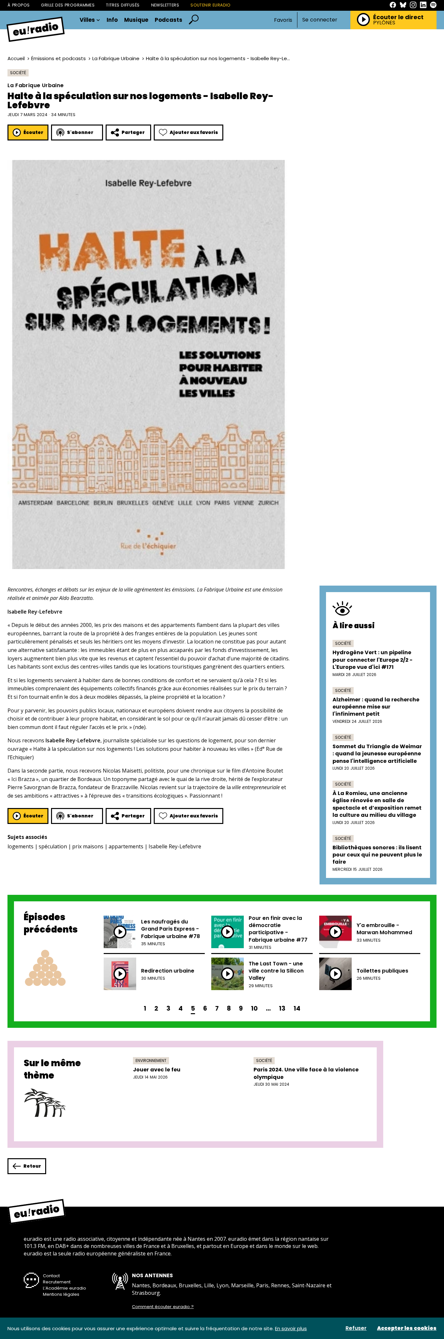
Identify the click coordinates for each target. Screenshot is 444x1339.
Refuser (356, 1328)
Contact (51, 1276)
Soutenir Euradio (210, 5)
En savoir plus (291, 1328)
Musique (136, 20)
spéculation (53, 846)
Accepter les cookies (407, 1328)
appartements (126, 846)
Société (18, 72)
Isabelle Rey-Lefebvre (175, 846)
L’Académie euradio (64, 1288)
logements (20, 846)
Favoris (283, 20)
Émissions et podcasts (58, 58)
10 (254, 1008)
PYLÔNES (384, 22)
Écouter (33, 132)
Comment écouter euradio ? (163, 1307)
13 (282, 1008)
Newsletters (165, 5)
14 (297, 1008)
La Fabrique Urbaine (115, 58)
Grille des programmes (68, 5)
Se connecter (319, 19)
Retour (32, 1166)
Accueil (16, 58)
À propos (18, 5)
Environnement (151, 1060)
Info (112, 20)
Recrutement (57, 1282)
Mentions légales (61, 1294)
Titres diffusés (122, 5)
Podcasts (168, 20)
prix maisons (87, 846)
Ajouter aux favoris (194, 132)
